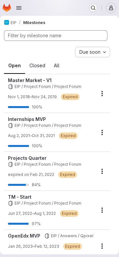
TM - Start (19, 197)
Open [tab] (14, 65)
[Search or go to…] (93, 8)
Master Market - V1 (30, 80)
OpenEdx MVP (24, 236)
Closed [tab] (37, 65)
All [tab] (57, 65)
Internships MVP (27, 119)
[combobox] (92, 52)
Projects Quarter (27, 158)
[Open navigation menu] (19, 8)
